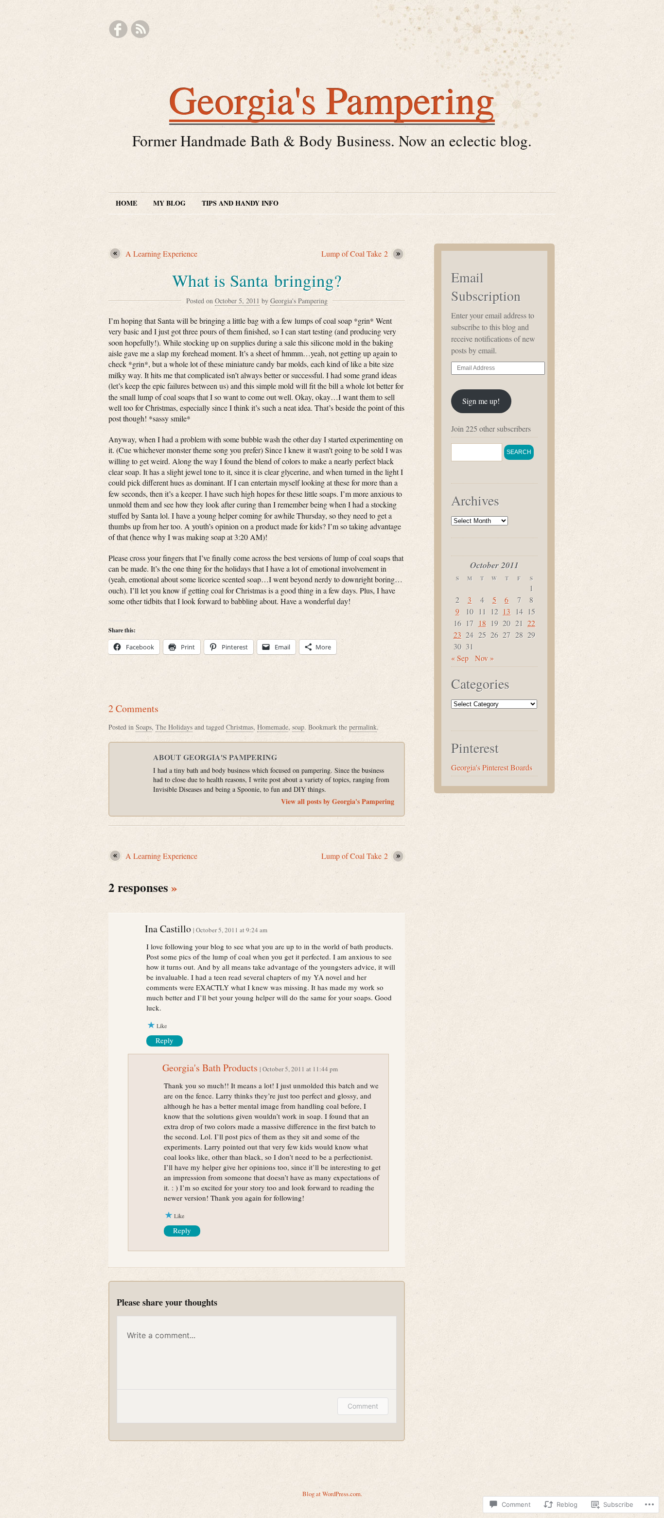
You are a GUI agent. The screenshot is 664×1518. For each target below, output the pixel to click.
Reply (165, 1040)
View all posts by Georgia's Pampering (337, 801)
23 (457, 634)
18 (482, 623)
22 (531, 623)
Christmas (239, 727)
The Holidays (174, 727)
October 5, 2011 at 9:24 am (231, 929)
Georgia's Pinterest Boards (491, 767)
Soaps (144, 727)
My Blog (169, 203)
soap (298, 727)
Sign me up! (481, 401)
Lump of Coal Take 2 (354, 253)
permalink (363, 727)
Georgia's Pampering (332, 99)
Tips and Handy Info (240, 203)
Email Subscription (486, 286)
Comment (363, 1406)
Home (126, 203)
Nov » (484, 658)
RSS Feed (140, 29)
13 (506, 611)
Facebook (118, 29)
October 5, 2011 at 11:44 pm (300, 1068)
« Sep (460, 658)
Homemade (272, 727)
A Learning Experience (161, 253)
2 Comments (133, 708)
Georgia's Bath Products (210, 1067)
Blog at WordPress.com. (332, 1493)
